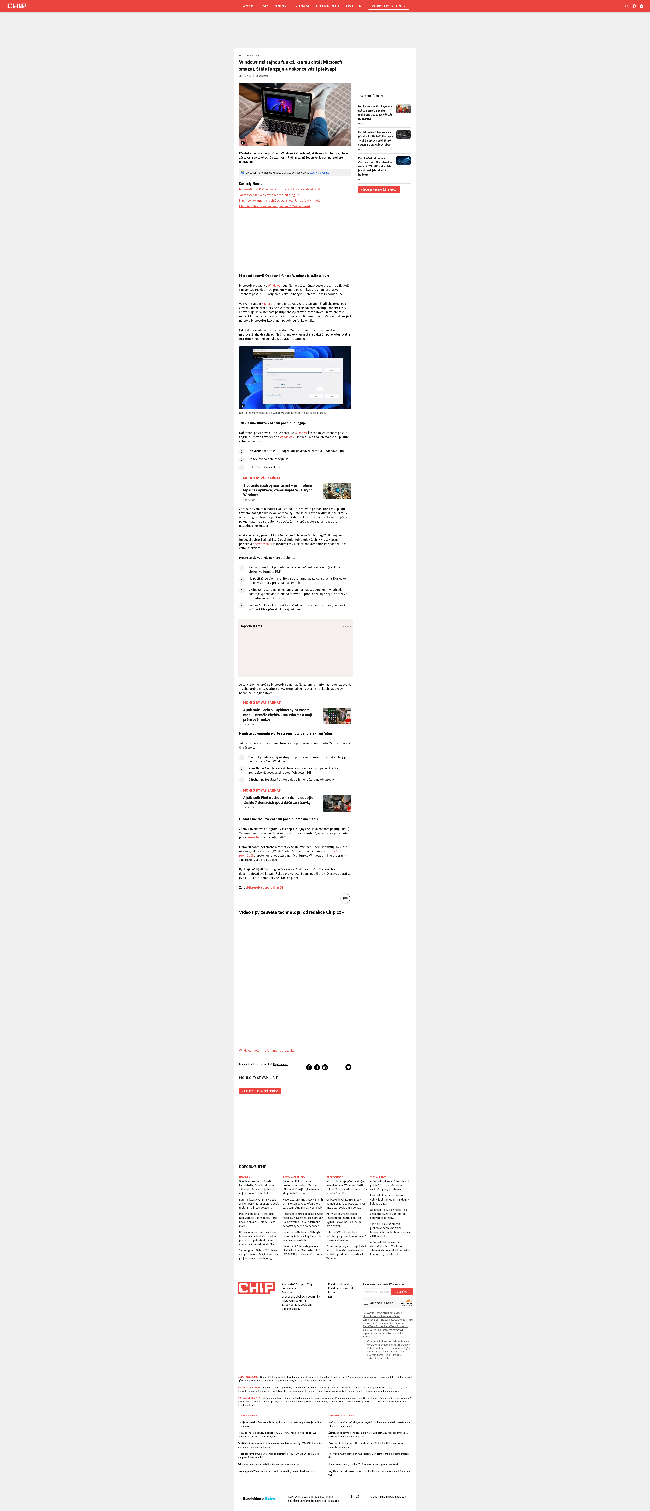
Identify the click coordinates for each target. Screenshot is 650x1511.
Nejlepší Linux (247, 1405)
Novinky (247, 6)
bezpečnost (334, 1177)
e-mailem (255, 837)
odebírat (402, 1291)
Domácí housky (355, 1391)
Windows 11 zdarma (250, 1401)
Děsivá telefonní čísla (271, 1377)
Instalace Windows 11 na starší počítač (335, 1398)
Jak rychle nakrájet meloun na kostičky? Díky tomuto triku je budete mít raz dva (368, 1455)
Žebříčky (280, 6)
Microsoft (268, 303)
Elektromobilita (327, 6)
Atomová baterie (294, 1401)
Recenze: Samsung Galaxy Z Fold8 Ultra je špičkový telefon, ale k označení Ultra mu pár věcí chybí (303, 1203)
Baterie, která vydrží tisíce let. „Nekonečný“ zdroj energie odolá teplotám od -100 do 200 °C (259, 1203)
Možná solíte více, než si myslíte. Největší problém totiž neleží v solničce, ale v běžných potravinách (369, 1424)
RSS (330, 1296)
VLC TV (381, 1401)
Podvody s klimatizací (399, 1401)
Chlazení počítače (272, 1398)
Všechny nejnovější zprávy (260, 1091)
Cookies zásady (291, 1308)
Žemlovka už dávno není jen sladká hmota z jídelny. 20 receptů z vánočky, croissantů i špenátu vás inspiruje (368, 1434)
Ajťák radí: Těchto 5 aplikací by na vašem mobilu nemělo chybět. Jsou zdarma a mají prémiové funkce (277, 715)
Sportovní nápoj (383, 1387)
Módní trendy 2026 (290, 1380)
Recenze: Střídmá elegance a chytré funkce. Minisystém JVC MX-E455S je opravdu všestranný (302, 1250)
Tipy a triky (353, 6)
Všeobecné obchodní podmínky (301, 1296)
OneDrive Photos (368, 1398)
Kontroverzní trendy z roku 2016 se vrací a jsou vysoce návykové (363, 1464)
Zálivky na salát (403, 1387)
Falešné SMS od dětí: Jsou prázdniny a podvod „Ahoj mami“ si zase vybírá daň (346, 1236)
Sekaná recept (296, 1391)
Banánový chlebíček (343, 1387)
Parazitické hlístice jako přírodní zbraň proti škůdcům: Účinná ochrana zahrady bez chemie (365, 1445)
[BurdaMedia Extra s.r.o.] (256, 1288)
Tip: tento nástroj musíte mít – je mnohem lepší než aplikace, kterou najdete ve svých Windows (277, 490)
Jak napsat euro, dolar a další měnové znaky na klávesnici (269, 1464)
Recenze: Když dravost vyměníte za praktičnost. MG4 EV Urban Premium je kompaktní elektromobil (278, 1455)
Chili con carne (364, 1387)
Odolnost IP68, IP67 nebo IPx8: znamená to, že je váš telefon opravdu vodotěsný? (388, 1213)
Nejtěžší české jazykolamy (362, 1377)
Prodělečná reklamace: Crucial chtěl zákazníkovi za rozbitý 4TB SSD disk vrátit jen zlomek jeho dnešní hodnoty (375, 166)
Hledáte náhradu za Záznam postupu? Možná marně (274, 206)
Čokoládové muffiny (318, 1387)
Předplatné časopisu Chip (297, 1284)
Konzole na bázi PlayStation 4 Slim (324, 1401)
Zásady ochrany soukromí (297, 1304)
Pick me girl (339, 1377)
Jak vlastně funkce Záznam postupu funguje (269, 195)
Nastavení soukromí (294, 1300)
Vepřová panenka (271, 1387)
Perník (310, 1391)
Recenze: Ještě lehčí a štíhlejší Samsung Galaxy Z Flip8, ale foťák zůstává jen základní (303, 1236)
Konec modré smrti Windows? (396, 1398)
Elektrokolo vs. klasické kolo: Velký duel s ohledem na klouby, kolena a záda (389, 1199)
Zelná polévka (267, 1391)
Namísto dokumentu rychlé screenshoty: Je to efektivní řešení (281, 200)
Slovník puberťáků (295, 1377)
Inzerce (332, 1292)
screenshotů (263, 544)
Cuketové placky (248, 1391)
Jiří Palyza (245, 75)
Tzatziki (282, 1391)
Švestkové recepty (334, 1391)
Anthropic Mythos (273, 1401)
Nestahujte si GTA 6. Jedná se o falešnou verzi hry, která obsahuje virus (276, 1471)
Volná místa (289, 1288)
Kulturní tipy (403, 1377)
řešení (258, 1050)
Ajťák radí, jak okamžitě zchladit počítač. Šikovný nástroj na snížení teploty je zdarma (389, 1185)
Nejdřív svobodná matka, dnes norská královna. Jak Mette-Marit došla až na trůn (369, 1473)
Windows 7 (287, 437)
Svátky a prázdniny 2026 (264, 1380)
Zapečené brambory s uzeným (382, 1391)
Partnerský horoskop (319, 1377)
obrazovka (287, 1050)
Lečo (319, 1391)
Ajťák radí (243, 1380)
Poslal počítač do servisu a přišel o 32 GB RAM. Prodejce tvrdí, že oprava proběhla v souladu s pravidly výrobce (375, 138)
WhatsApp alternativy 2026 (317, 1380)
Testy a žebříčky (294, 1177)
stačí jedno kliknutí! (320, 172)
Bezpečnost (301, 6)
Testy (264, 6)
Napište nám (280, 1064)
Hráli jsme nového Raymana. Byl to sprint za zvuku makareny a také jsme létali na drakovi (375, 112)
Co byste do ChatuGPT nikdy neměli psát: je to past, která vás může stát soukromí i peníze (345, 1203)
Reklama (287, 1292)
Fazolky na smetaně (295, 1387)
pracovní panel (317, 768)
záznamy (271, 1050)
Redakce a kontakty (340, 1284)
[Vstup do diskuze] (348, 1067)
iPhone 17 (369, 1401)
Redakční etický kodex (342, 1288)
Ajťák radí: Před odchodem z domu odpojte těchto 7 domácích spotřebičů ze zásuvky (278, 800)
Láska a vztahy (387, 1377)
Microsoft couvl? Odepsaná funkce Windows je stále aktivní (279, 189)
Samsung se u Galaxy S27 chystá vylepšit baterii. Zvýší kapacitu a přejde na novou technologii (258, 1254)
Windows (274, 285)
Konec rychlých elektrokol (298, 1398)
